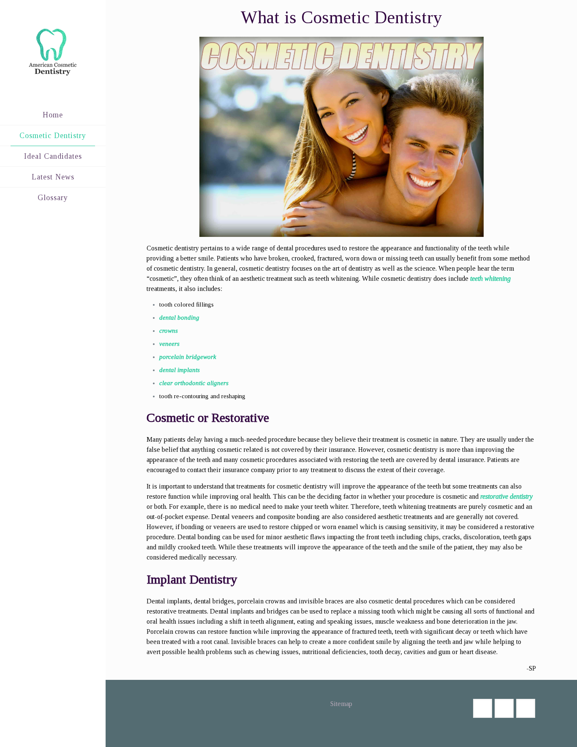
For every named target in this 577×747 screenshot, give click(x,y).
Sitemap (341, 703)
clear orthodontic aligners (194, 383)
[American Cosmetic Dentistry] (53, 52)
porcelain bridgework (187, 356)
